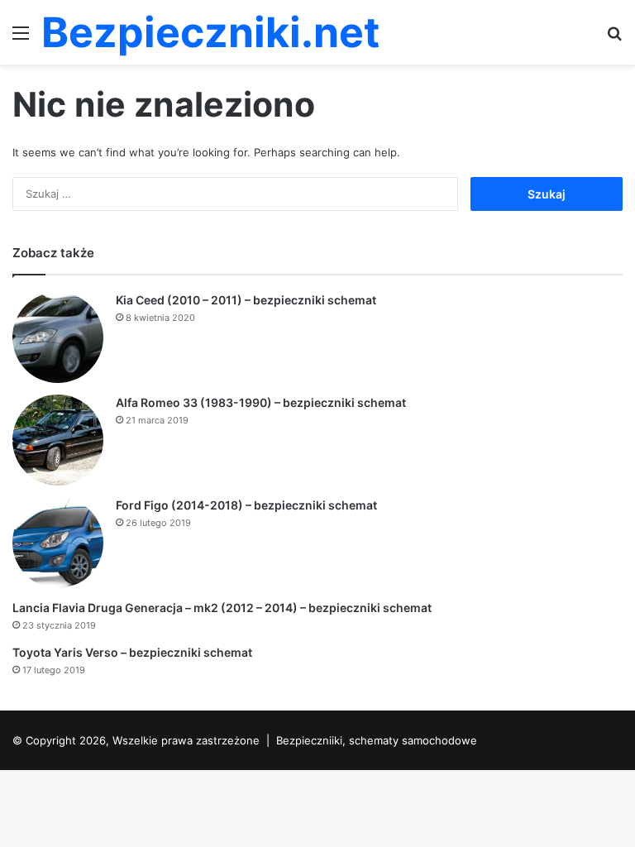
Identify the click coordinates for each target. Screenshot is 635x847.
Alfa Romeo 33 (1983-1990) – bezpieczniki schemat (261, 402)
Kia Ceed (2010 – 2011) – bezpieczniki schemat (246, 300)
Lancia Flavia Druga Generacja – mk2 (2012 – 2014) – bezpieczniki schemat (222, 608)
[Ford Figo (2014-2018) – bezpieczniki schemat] (57, 542)
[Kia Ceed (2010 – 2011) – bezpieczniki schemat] (57, 337)
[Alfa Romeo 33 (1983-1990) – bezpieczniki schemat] (57, 440)
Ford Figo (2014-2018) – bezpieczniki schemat (246, 505)
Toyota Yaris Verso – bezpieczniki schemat (132, 652)
